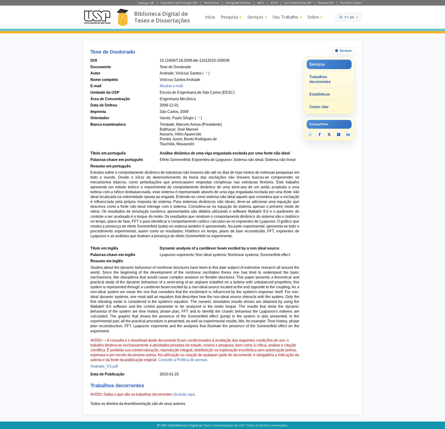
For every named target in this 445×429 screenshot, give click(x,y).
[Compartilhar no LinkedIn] (348, 134)
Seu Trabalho (285, 17)
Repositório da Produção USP (179, 2)
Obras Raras (211, 2)
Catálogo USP (146, 3)
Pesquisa (229, 17)
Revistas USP (326, 2)
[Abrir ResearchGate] (338, 134)
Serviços (255, 17)
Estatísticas (319, 94)
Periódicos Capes (351, 2)
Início (210, 17)
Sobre (313, 17)
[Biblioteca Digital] (122, 17)
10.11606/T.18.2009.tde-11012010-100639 (194, 60)
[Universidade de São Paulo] (97, 17)
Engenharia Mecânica (178, 99)
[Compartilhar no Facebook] (319, 134)
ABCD (260, 2)
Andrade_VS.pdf (104, 366)
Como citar (319, 107)
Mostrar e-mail (171, 86)
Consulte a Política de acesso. (183, 360)
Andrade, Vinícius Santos (180, 73)
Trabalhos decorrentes (320, 79)
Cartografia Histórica (238, 2)
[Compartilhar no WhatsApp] (310, 134)
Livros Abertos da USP (297, 2)
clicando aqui (184, 394)
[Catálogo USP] (205, 72)
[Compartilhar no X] (329, 134)
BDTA (274, 2)
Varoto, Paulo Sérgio (177, 118)
